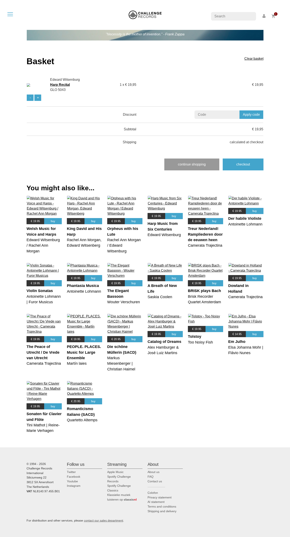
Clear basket (253, 58)
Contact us (155, 481)
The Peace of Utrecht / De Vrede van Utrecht (43, 352)
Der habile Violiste (244, 218)
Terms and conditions (162, 506)
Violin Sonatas (40, 291)
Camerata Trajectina (205, 245)
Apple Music (115, 472)
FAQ (150, 476)
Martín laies (77, 363)
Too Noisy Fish (200, 342)
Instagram (73, 485)
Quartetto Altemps (82, 420)
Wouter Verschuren (123, 302)
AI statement (156, 502)
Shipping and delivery (162, 511)
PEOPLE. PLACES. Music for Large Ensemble (84, 352)
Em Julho (236, 341)
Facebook (73, 476)
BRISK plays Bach (204, 291)
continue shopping (192, 164)
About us (153, 472)
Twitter (71, 472)
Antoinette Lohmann (245, 224)
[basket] (273, 16)
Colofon (153, 492)
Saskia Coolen (160, 297)
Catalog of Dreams (164, 341)
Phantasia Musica (83, 286)
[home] (145, 14)
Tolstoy (194, 336)
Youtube (72, 481)
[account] (264, 16)
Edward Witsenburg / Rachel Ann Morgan (43, 245)
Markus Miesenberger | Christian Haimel (121, 363)
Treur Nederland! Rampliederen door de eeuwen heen (205, 234)
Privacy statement (160, 497)
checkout (243, 164)
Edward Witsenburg (164, 235)
